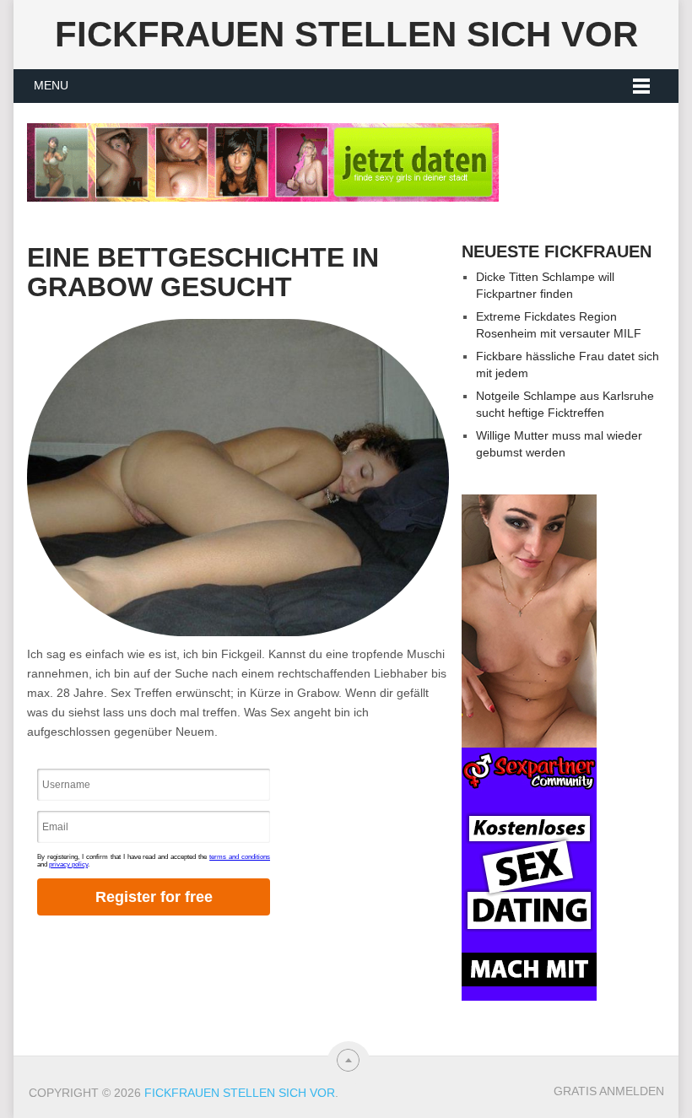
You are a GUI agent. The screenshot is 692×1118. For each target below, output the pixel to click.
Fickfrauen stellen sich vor (346, 34)
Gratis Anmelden (609, 1091)
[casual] (529, 747)
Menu (51, 85)
